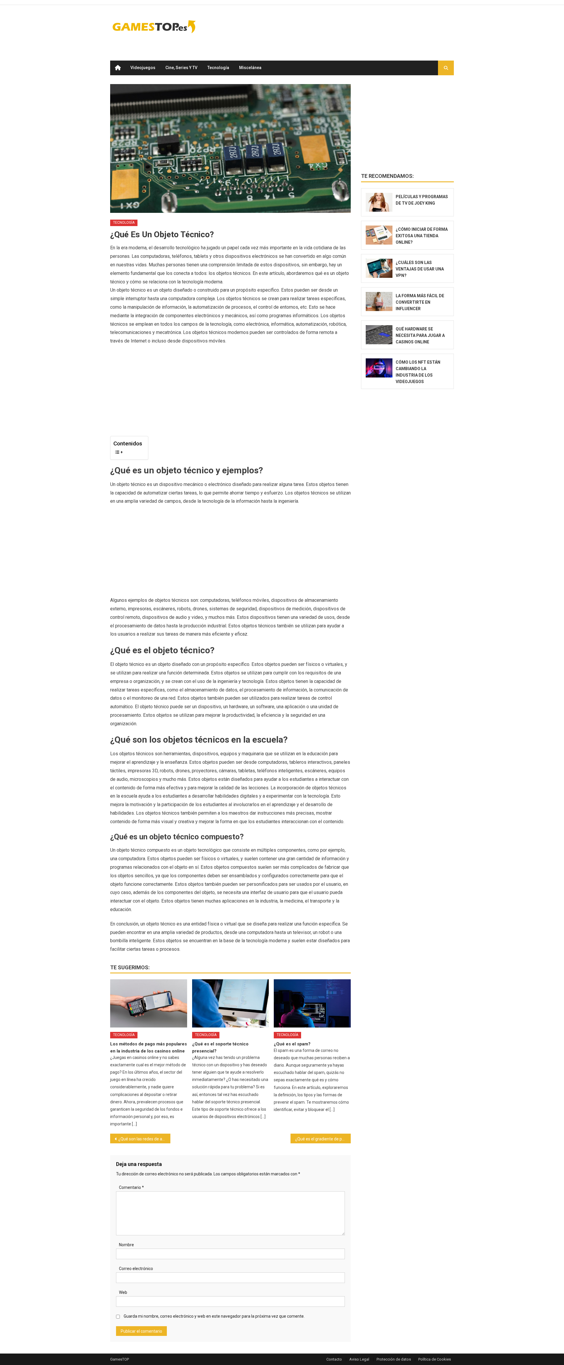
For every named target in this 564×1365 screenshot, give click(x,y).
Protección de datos (394, 1359)
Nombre (126, 1244)
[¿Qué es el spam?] (312, 1003)
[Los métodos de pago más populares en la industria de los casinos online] (148, 1003)
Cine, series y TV (181, 67)
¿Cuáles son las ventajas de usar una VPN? (420, 269)
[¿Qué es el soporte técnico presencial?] (230, 1003)
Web (123, 1292)
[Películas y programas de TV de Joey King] (379, 202)
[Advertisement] (347, 26)
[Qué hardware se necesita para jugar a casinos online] (379, 334)
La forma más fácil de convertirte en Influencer (420, 302)
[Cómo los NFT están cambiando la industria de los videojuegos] (379, 367)
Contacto (334, 1359)
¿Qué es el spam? (292, 1044)
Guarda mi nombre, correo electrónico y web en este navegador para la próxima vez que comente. (214, 1316)
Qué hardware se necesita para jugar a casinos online (420, 335)
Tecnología (218, 67)
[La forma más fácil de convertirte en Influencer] (379, 301)
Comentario (131, 1187)
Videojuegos (142, 67)
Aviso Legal (359, 1359)
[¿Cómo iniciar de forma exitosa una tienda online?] (379, 235)
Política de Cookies (434, 1359)
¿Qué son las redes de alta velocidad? (144, 1139)
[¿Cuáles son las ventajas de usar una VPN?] (379, 268)
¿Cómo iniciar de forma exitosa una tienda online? (422, 236)
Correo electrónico (136, 1268)
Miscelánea (250, 67)
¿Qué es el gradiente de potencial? (323, 1139)
